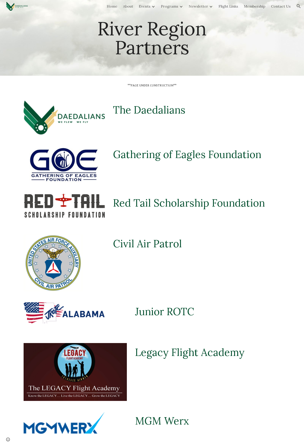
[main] (152, 38)
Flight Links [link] (228, 6)
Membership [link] (254, 6)
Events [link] (144, 6)
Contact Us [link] (281, 6)
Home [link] (112, 6)
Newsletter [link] (198, 6)
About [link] (128, 6)
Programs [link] (169, 6)
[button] (298, 6)
